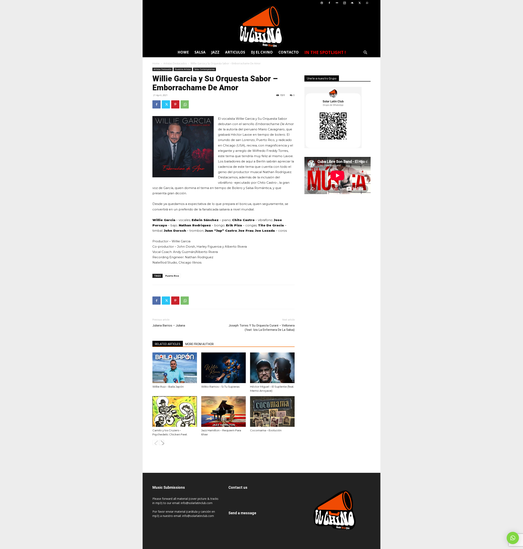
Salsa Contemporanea (204, 69)
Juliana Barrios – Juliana (168, 325)
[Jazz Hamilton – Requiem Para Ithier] (223, 411)
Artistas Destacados (175, 63)
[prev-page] (155, 442)
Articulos (235, 52)
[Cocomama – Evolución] (272, 411)
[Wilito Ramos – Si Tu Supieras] (223, 367)
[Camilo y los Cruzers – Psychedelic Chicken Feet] (174, 411)
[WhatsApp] (367, 3)
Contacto (288, 52)
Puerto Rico (172, 275)
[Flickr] (336, 3)
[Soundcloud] (352, 3)
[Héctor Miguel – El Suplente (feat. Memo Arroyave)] (272, 367)
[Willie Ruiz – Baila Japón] (174, 367)
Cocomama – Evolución (266, 430)
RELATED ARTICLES (167, 344)
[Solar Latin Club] (261, 26)
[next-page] (161, 442)
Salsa (200, 52)
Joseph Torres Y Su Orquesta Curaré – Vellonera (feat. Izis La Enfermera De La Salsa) (262, 328)
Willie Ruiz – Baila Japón (168, 386)
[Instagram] (344, 3)
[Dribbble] (321, 3)
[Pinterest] (175, 104)
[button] (365, 53)
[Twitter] (359, 3)
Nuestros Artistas (183, 69)
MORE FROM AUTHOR (199, 344)
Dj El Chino (262, 52)
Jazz (215, 52)
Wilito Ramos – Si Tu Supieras (220, 386)
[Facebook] (329, 3)
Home (183, 52)
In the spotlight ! (325, 52)
